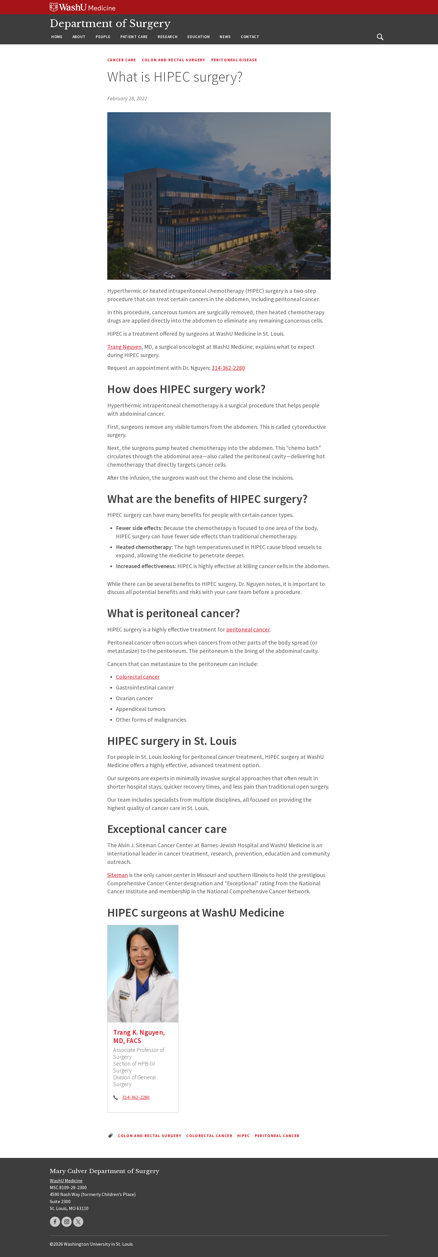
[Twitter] (78, 1222)
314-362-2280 (228, 367)
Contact (250, 36)
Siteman (117, 874)
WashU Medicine (66, 1180)
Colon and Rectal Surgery (174, 60)
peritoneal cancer (248, 629)
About (79, 36)
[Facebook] (55, 1222)
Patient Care (134, 36)
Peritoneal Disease (234, 60)
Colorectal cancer (138, 676)
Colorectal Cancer (209, 1136)
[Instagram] (66, 1222)
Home (57, 36)
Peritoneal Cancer (277, 1136)
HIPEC (243, 1136)
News (225, 36)
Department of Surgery (110, 24)
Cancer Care (121, 60)
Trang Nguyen (124, 346)
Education (198, 36)
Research (168, 36)
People (103, 36)
